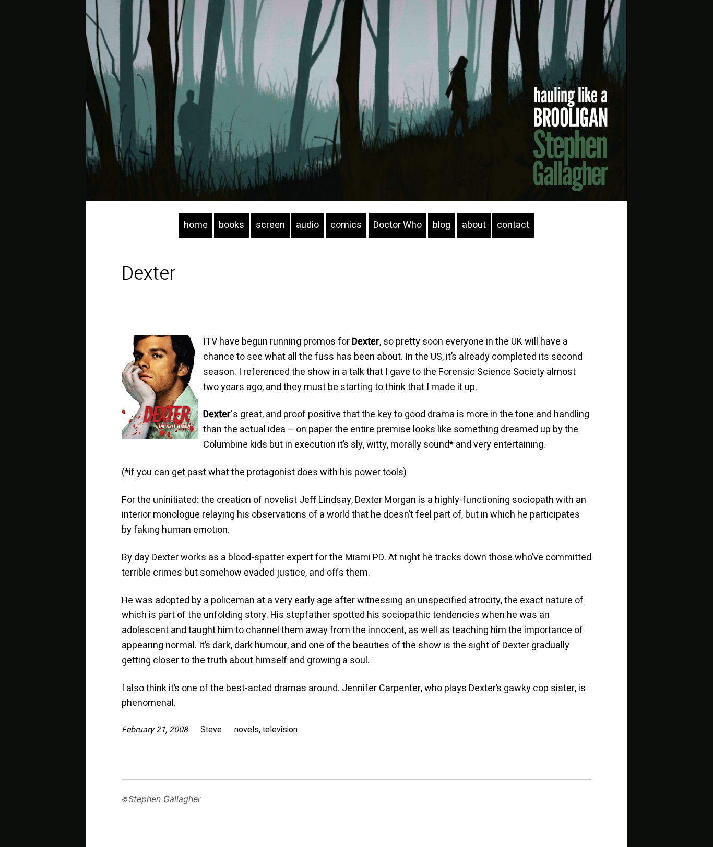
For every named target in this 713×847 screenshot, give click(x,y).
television (280, 730)
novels (246, 730)
